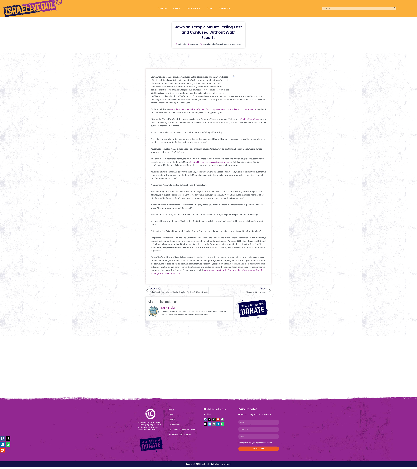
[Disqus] (208, 367)
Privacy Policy (174, 425)
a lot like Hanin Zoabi (249, 119)
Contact (172, 420)
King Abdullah (212, 44)
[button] (2, 438)
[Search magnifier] (394, 8)
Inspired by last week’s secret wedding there (210, 162)
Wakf (239, 44)
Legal (171, 415)
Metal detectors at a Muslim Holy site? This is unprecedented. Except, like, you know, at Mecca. (213, 109)
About (175, 8)
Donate (209, 8)
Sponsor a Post (224, 8)
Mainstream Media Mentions (180, 435)
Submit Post (162, 8)
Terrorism (233, 44)
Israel (205, 44)
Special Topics (192, 8)
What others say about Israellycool (182, 430)
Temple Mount (223, 44)
